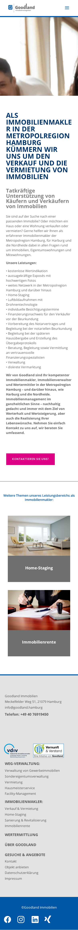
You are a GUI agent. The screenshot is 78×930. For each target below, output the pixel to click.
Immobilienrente (17, 826)
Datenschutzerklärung (21, 872)
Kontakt (11, 861)
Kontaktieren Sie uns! (30, 459)
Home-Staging (15, 814)
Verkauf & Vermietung (21, 808)
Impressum (13, 878)
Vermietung (14, 782)
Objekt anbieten (17, 867)
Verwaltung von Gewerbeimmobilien (32, 770)
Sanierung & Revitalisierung (25, 820)
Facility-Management (20, 793)
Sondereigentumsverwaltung (27, 776)
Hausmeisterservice (20, 788)
